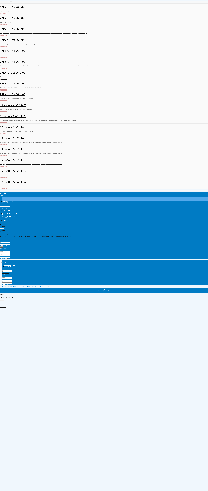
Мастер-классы (5, 220)
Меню (2, 193)
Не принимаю (3, 307)
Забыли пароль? (3, 245)
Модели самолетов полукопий (20, 286)
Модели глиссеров (6, 217)
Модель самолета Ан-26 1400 (33, 286)
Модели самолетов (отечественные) (10, 211)
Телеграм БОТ (5, 202)
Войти (4, 274)
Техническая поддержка (7, 201)
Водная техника (5, 214)
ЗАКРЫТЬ (2, 228)
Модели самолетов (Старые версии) (10, 219)
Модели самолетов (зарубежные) (9, 213)
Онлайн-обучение (6, 210)
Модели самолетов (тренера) (8, 216)
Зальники (4, 221)
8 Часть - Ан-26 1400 (45, 286)
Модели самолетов (8, 286)
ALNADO (6, 193)
